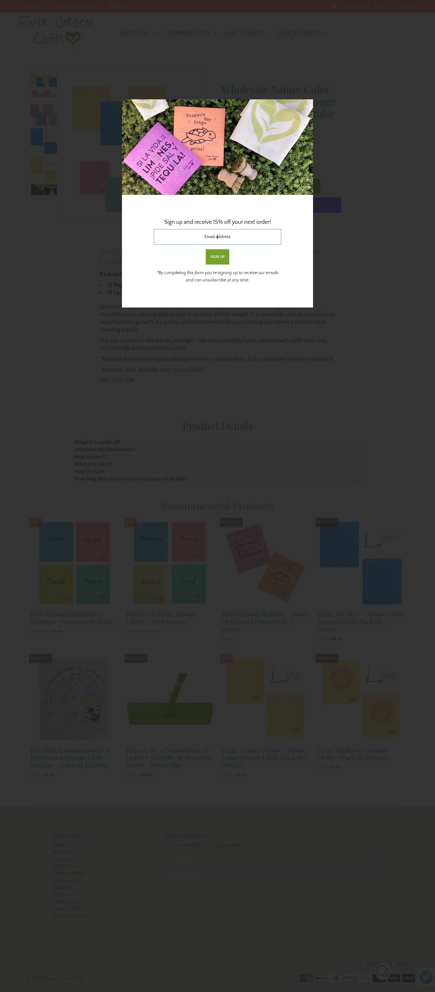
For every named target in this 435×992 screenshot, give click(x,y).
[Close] (306, 106)
